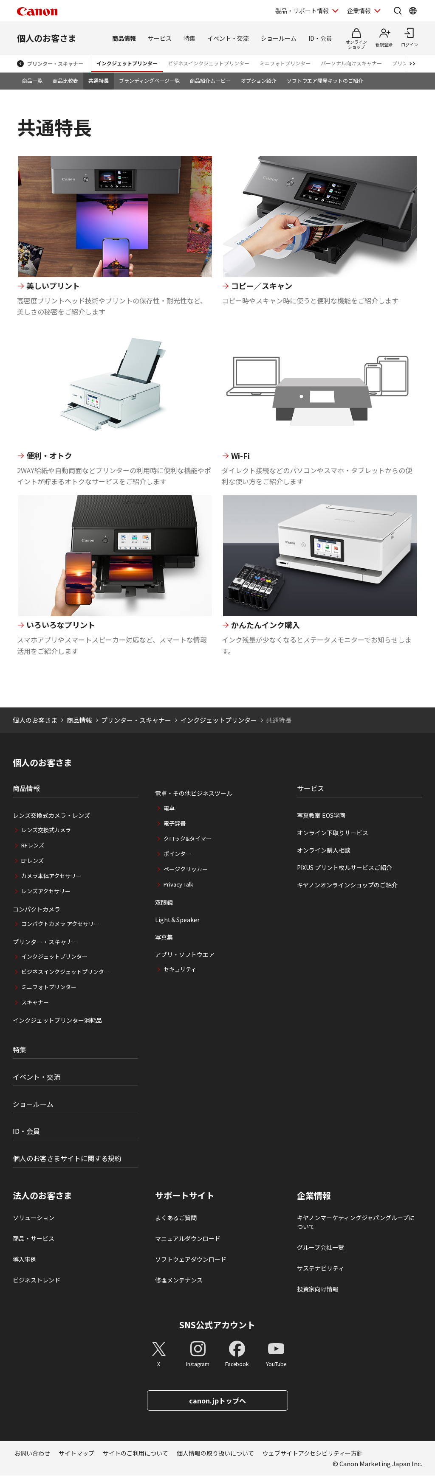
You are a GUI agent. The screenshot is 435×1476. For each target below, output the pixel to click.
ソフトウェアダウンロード (190, 1259)
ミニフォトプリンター (285, 63)
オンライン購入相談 (323, 850)
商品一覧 (32, 80)
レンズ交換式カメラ (46, 830)
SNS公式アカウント (217, 1325)
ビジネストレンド (36, 1280)
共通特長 (98, 80)
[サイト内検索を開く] (398, 11)
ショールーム (279, 38)
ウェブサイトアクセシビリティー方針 (313, 1453)
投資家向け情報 (318, 1289)
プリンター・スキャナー (55, 63)
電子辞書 (175, 823)
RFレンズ (32, 845)
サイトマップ (76, 1453)
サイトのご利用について (135, 1453)
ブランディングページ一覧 (149, 80)
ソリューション (33, 1217)
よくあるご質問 (176, 1217)
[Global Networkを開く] (413, 11)
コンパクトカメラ (36, 909)
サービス (160, 38)
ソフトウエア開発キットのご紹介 (325, 80)
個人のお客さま (46, 38)
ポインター (177, 854)
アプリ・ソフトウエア (185, 954)
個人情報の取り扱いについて (215, 1453)
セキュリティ (180, 969)
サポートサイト (185, 1195)
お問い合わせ (32, 1453)
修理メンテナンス (179, 1280)
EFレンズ (32, 860)
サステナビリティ (320, 1268)
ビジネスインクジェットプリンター (208, 63)
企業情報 (359, 10)
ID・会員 (320, 38)
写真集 (164, 937)
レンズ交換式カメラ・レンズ (51, 815)
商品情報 (124, 38)
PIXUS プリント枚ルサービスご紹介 (344, 867)
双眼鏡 (164, 902)
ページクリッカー (186, 869)
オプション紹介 (259, 80)
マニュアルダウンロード (187, 1238)
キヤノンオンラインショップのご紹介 (347, 885)
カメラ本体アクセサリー (51, 876)
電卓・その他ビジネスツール (193, 793)
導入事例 (25, 1259)
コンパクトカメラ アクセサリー (60, 924)
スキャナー (35, 1002)
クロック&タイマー (188, 838)
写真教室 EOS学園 (321, 815)
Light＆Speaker (177, 919)
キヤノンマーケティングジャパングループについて (356, 1222)
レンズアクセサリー (46, 891)
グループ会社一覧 (320, 1247)
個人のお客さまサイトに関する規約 (67, 1158)
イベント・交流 (228, 38)
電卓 (169, 808)
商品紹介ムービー (210, 80)
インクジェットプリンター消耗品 (57, 1020)
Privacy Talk (178, 884)
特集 (189, 38)
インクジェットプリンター (127, 63)
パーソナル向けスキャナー (351, 63)
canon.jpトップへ (217, 1400)
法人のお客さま (42, 1195)
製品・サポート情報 (302, 10)
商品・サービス (33, 1238)
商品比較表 (65, 80)
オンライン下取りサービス (332, 832)
